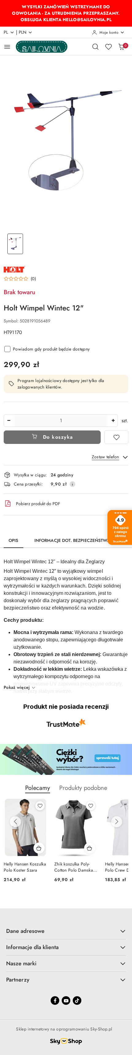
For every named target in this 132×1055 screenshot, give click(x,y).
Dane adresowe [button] (25, 931)
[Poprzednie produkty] (15, 822)
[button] (20, 278)
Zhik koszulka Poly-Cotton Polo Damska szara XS (73, 867)
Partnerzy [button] (17, 980)
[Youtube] (66, 1000)
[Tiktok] (77, 1000)
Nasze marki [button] (21, 963)
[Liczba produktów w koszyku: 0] (121, 46)
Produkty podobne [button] (83, 787)
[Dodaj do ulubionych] (116, 437)
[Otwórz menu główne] (7, 46)
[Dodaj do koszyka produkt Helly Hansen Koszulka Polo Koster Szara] (39, 848)
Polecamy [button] (37, 787)
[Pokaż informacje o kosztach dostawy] (72, 484)
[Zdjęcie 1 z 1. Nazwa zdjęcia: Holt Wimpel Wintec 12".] (15, 244)
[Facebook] (55, 1000)
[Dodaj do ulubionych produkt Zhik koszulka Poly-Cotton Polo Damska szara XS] (90, 805)
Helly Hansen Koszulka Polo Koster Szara (25, 867)
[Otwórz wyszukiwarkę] (95, 46)
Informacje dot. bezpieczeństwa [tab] (72, 540)
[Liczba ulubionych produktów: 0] (108, 46)
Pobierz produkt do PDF (38, 504)
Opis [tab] (13, 540)
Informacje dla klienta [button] (32, 947)
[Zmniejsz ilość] (8, 420)
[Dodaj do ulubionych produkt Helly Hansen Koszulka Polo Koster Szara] (40, 805)
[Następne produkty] (116, 822)
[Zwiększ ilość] (113, 420)
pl (6, 32)
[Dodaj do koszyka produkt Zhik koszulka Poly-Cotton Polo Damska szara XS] (89, 848)
